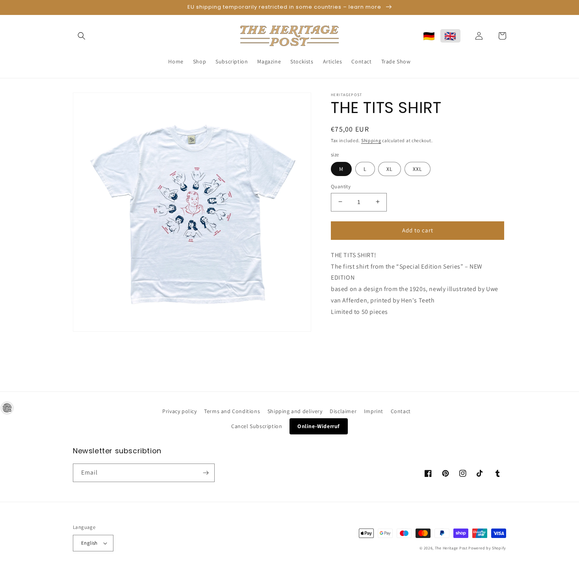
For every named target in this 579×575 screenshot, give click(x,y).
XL (389, 168)
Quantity (341, 186)
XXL (417, 168)
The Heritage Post (451, 548)
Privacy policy (179, 411)
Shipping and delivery (295, 411)
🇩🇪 (429, 36)
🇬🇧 (450, 36)
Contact (401, 411)
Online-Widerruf (318, 426)
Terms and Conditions (232, 411)
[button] (81, 36)
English (89, 543)
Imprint (373, 411)
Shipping (371, 140)
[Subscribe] (205, 473)
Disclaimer (343, 411)
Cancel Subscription (256, 426)
